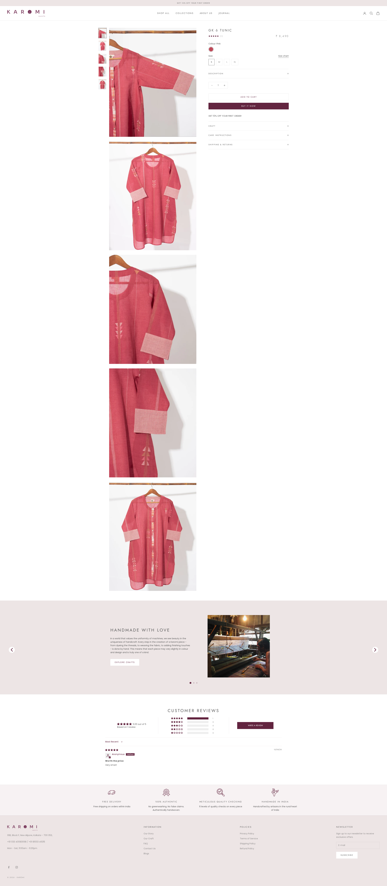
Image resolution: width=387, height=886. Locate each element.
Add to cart (249, 97)
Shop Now (121, 664)
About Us (206, 13)
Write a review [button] (255, 725)
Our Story (149, 833)
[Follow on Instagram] (16, 867)
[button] (177, 718)
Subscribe (347, 855)
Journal (224, 13)
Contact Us (150, 848)
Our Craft (149, 838)
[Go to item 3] (102, 71)
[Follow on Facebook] (8, 867)
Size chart (283, 55)
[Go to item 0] (102, 33)
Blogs (146, 853)
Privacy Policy (247, 833)
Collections (185, 13)
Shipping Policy (247, 843)
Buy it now (248, 106)
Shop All (163, 13)
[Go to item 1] (102, 46)
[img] (111, 750)
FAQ (146, 843)
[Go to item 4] (102, 84)
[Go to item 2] (102, 58)
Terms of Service (249, 838)
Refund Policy (247, 848)
